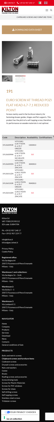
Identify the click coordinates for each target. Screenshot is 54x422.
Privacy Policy (8, 248)
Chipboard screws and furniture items (34, 17)
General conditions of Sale (12, 345)
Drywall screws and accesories (14, 365)
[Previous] (6, 57)
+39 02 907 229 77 (13, 233)
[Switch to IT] (40, 3)
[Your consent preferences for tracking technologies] (4, 417)
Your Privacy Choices (23, 412)
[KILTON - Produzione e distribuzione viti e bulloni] (10, 10)
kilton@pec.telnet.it (10, 242)
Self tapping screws (10, 395)
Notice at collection (12, 419)
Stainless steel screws (11, 398)
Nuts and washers (9, 368)
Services (5, 333)
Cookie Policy (7, 251)
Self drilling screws (9, 392)
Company (6, 326)
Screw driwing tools (10, 380)
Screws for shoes (9, 389)
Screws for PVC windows (12, 386)
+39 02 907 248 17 (13, 230)
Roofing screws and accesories (14, 377)
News (4, 339)
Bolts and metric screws (12, 355)
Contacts (5, 342)
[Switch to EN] (46, 3)
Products (5, 330)
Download (6, 336)
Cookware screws (9, 361)
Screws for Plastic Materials (13, 383)
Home (4, 323)
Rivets (4, 374)
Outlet (4, 371)
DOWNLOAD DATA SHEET (28, 29)
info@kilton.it (7, 239)
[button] (46, 10)
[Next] (48, 57)
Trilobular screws (9, 401)
